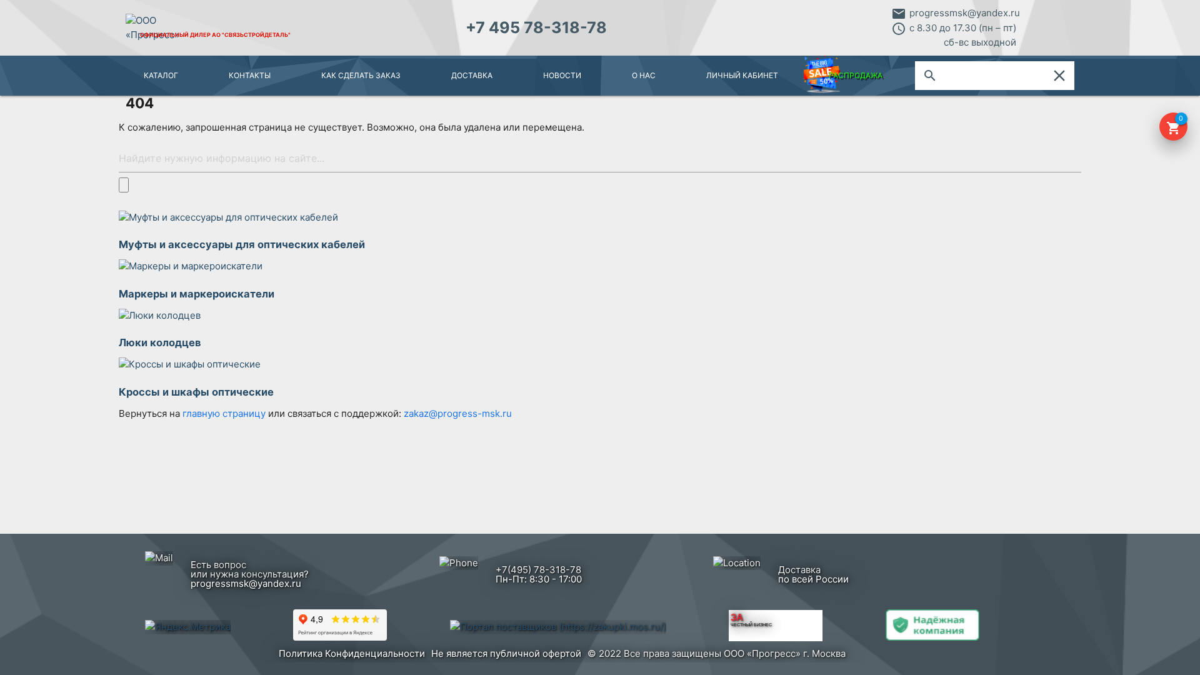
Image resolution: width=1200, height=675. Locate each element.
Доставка (471, 75)
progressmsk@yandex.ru (964, 13)
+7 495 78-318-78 (536, 27)
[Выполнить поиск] (124, 185)
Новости (562, 75)
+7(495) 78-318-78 (538, 570)
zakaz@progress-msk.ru (458, 413)
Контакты (250, 75)
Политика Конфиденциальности (352, 653)
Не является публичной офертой (506, 653)
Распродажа (855, 75)
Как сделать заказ (361, 75)
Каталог (161, 75)
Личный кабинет (742, 75)
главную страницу (225, 413)
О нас (644, 75)
